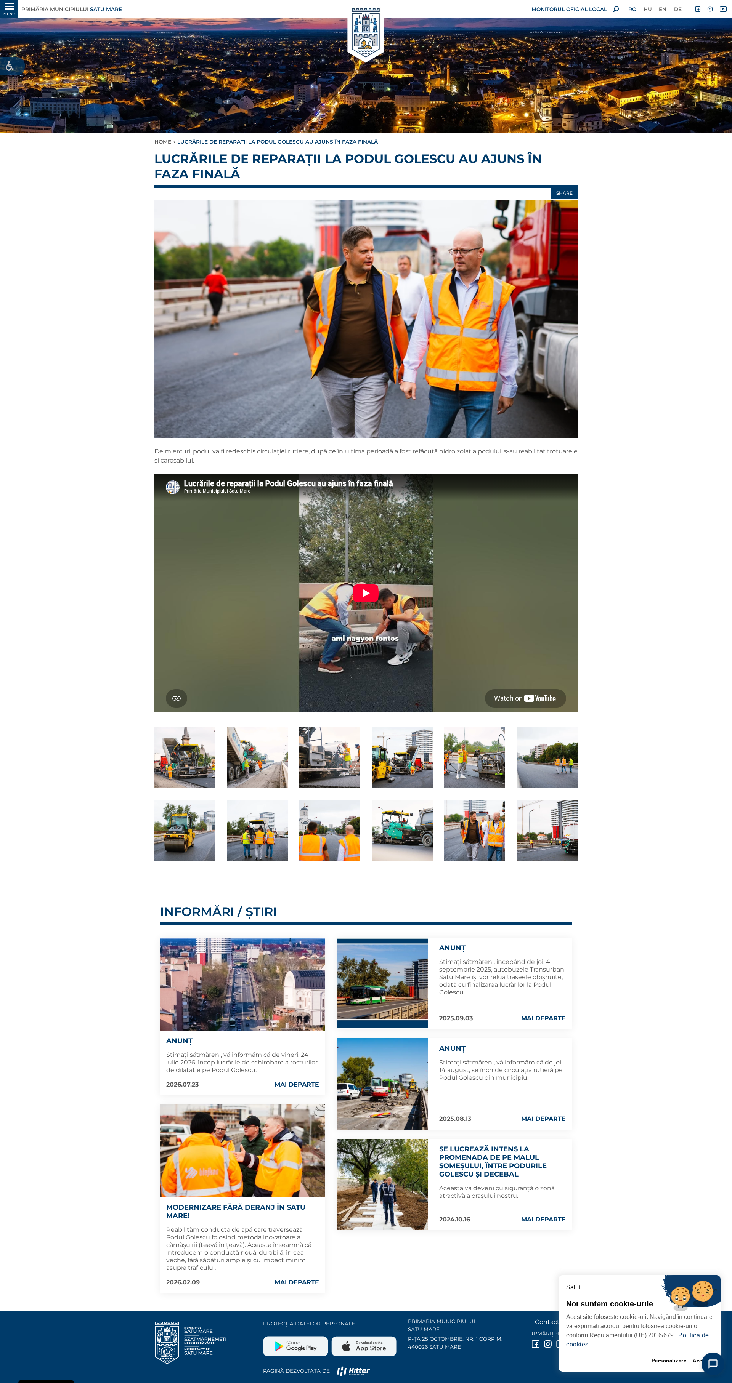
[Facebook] (698, 9)
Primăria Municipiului (71, 9)
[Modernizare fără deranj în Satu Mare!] (242, 1150)
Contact (547, 1321)
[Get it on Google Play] (296, 1343)
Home (162, 142)
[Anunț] (242, 984)
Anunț (179, 1041)
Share (564, 193)
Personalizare (669, 1361)
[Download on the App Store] (363, 1343)
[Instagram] (711, 9)
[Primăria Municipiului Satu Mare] (365, 33)
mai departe (296, 1084)
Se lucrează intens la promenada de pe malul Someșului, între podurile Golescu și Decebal (493, 1161)
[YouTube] (723, 9)
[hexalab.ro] (353, 1371)
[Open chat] (713, 1364)
